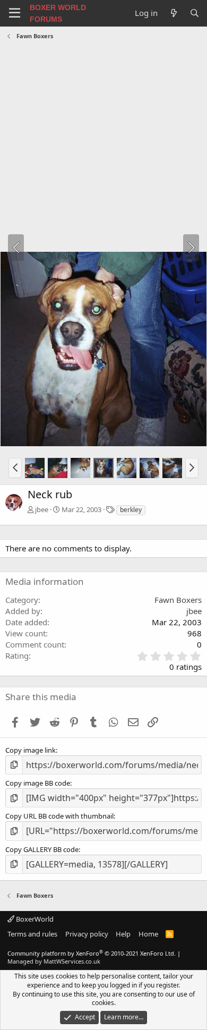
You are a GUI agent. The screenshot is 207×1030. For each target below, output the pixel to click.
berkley (131, 509)
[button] (15, 468)
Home (148, 934)
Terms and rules (32, 934)
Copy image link (30, 750)
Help (123, 934)
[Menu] (14, 13)
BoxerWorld (34, 919)
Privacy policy (86, 934)
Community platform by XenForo (91, 953)
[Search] (194, 13)
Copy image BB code (37, 783)
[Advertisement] (103, 147)
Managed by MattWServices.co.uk (53, 961)
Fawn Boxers (178, 599)
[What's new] (173, 13)
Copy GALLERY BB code (42, 849)
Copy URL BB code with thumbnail (59, 816)
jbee (41, 509)
